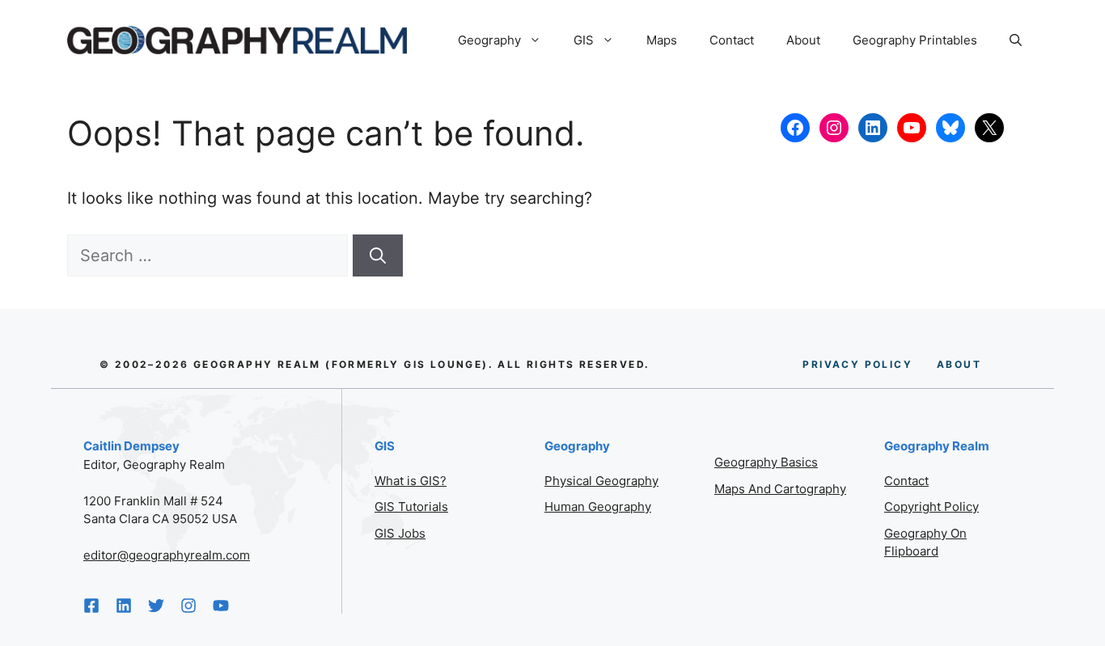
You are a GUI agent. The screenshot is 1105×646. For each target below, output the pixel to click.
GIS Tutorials (411, 506)
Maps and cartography (780, 488)
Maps (661, 40)
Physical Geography (601, 480)
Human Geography (597, 506)
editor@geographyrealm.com (166, 555)
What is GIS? (411, 480)
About (803, 40)
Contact (731, 40)
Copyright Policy (931, 506)
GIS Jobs (400, 533)
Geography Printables (915, 40)
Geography (489, 40)
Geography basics (766, 462)
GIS (584, 40)
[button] (1015, 40)
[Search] (378, 255)
